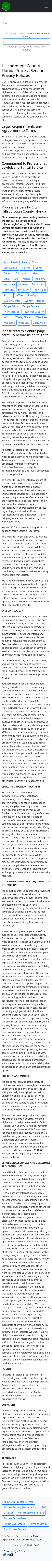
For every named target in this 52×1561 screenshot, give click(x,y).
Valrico (7, 317)
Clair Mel (26, 267)
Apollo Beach (11, 262)
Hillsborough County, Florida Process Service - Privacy (26, 35)
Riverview (23, 289)
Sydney (28, 300)
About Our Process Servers (18, 1501)
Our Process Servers (15, 1529)
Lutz (16, 278)
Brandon (36, 262)
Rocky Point (39, 289)
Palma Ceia (38, 284)
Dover (38, 267)
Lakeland (36, 273)
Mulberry (40, 278)
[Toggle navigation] (46, 6)
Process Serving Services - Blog (20, 1507)
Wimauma (9, 322)
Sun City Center (12, 300)
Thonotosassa (11, 311)
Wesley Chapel (23, 317)
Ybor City (24, 322)
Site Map (8, 1512)
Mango (27, 278)
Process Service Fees (15, 1518)
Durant (7, 273)
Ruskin (7, 295)
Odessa (23, 284)
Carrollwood (10, 267)
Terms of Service (38, 1523)
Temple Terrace (31, 306)
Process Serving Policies (30, 1512)
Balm (25, 262)
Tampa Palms (11, 306)
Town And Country (33, 311)
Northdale (9, 284)
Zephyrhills (39, 322)
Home (6, 23)
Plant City (9, 289)
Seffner (19, 295)
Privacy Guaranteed (14, 1523)
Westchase (41, 317)
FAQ (44, 1507)
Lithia (7, 278)
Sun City (32, 295)
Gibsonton (21, 273)
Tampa (40, 300)
